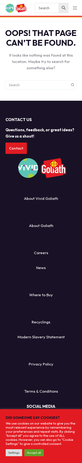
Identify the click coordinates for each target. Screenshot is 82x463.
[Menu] (75, 8)
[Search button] (72, 85)
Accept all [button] (34, 452)
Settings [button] (13, 452)
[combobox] (36, 84)
